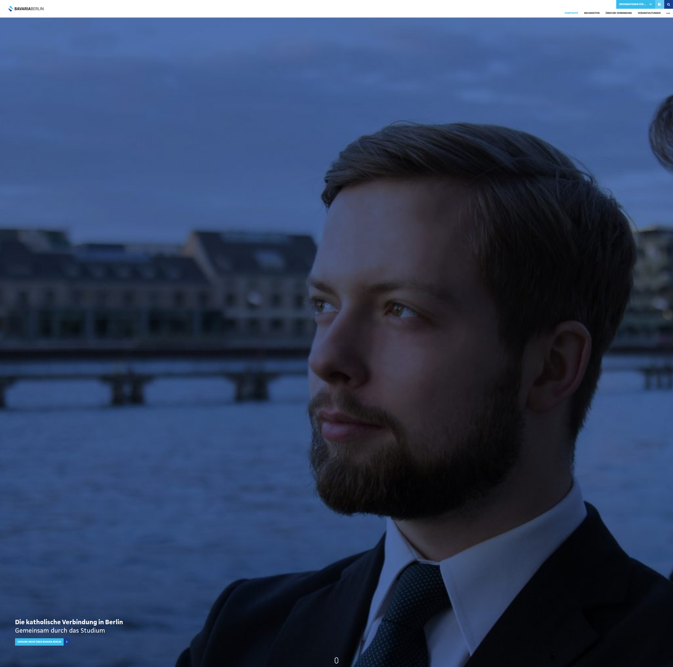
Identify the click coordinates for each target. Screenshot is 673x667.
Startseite (571, 13)
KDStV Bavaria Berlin (26, 9)
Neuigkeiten (592, 13)
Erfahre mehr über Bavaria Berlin (39, 641)
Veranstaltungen (649, 13)
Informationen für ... (633, 4)
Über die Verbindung (619, 13)
